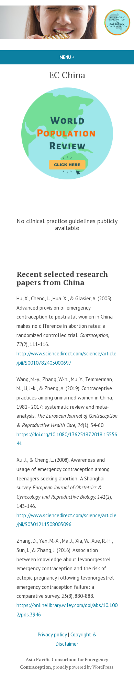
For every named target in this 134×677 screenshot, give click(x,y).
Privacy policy (52, 634)
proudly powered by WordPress (83, 667)
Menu (78, 57)
